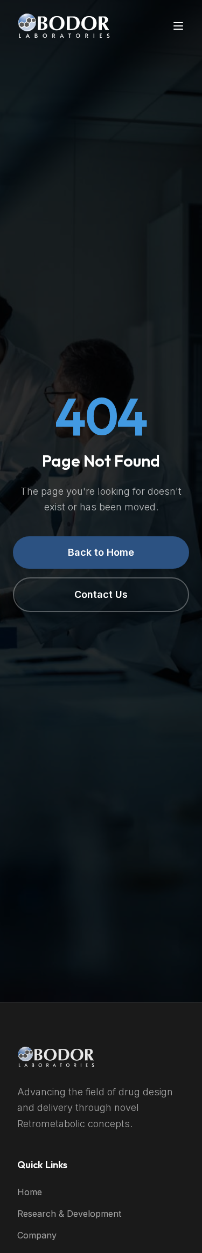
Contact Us (101, 594)
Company (37, 1235)
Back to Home (101, 552)
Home (29, 1192)
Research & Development (69, 1213)
